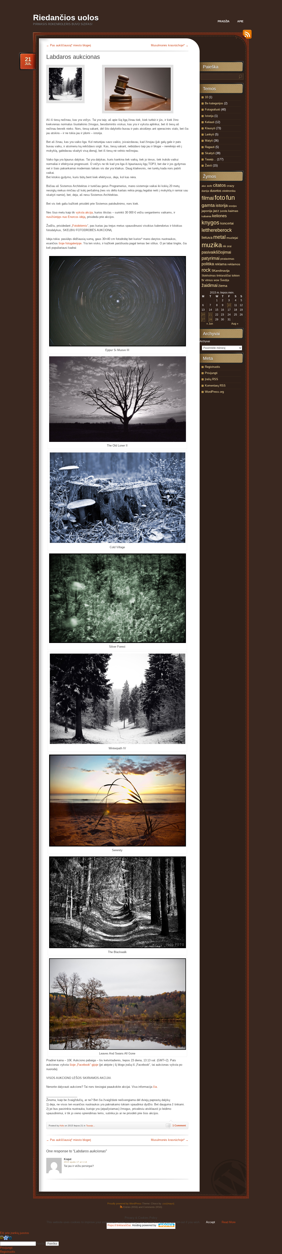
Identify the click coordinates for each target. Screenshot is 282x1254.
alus (204, 186)
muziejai (232, 237)
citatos (219, 185)
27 (203, 319)
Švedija (224, 280)
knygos (210, 222)
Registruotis (212, 366)
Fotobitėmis (79, 225)
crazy (230, 185)
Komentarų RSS (215, 385)
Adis (61, 1125)
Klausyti (210, 128)
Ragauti (210, 147)
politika (208, 264)
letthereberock (217, 230)
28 (210, 319)
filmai (208, 198)
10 (206, 97)
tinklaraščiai (224, 275)
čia (155, 1086)
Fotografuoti (212, 109)
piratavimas (227, 258)
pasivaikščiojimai (216, 252)
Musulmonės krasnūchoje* (169, 45)
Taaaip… (210, 159)
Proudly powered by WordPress (124, 1203)
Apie (240, 21)
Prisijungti (211, 373)
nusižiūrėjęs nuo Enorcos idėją (65, 217)
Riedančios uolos (66, 17)
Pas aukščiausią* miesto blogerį (68, 45)
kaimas (233, 211)
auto (209, 185)
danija (205, 190)
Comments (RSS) (152, 1207)
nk (224, 246)
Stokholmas (209, 275)
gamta (208, 205)
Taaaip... (90, 1125)
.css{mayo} (168, 1203)
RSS (246, 36)
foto (220, 197)
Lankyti (209, 134)
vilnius (209, 280)
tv (203, 280)
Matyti (209, 140)
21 (210, 314)
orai (229, 246)
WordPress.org (214, 391)
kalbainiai (206, 216)
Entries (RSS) (130, 1207)
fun (230, 197)
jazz (216, 211)
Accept (210, 1222)
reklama (220, 264)
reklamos (233, 264)
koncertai (227, 223)
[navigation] (141, 1244)
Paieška (41, 1243)
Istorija (209, 116)
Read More (229, 1222)
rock (206, 270)
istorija (222, 205)
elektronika (229, 190)
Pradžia (224, 21)
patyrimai (210, 258)
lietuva (207, 237)
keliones (219, 216)
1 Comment (179, 1125)
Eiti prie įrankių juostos (14, 1233)
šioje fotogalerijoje (70, 243)
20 (203, 314)
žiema (222, 286)
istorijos (233, 206)
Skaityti (210, 153)
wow (216, 280)
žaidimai (209, 285)
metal (219, 237)
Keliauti (209, 122)
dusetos (215, 190)
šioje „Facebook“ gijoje (84, 1064)
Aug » (234, 323)
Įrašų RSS (211, 379)
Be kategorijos (214, 103)
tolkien (236, 275)
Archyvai (205, 341)
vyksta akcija (84, 212)
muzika (212, 245)
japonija (207, 211)
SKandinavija (221, 270)
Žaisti (208, 165)
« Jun (209, 323)
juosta (223, 211)
